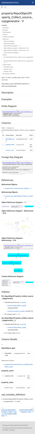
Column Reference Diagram (11, 52)
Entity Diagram (7, 32)
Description (6, 27)
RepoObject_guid (8, 67)
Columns (5, 34)
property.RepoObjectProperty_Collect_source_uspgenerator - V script (18, 400)
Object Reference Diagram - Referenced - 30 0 (16, 48)
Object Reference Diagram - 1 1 (12, 46)
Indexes (5, 55)
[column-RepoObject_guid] (17, 305)
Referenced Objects (9, 41)
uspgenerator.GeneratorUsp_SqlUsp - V (18, 188)
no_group (23, 302)
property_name (8, 69)
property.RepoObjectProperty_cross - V (26, 411)
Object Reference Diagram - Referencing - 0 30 (16, 50)
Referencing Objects (9, 43)
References (6, 39)
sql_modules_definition (9, 73)
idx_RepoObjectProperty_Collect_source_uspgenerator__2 (18, 61)
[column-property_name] (16, 311)
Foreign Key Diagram (8, 36)
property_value (8, 71)
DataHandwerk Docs (10, 3)
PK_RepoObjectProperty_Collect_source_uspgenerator (18, 57)
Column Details (7, 64)
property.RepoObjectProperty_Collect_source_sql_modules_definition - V (9, 413)
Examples (5, 30)
